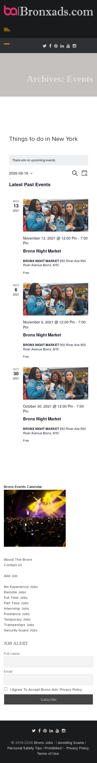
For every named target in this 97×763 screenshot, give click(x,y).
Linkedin (62, 46)
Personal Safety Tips (25, 748)
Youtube (68, 46)
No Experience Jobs (21, 587)
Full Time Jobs (16, 598)
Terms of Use (48, 753)
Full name (12, 654)
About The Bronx (18, 560)
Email (8, 671)
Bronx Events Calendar (23, 487)
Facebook (50, 46)
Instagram (74, 46)
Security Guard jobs (21, 630)
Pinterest (56, 46)
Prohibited (53, 748)
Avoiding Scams (71, 743)
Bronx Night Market (42, 251)
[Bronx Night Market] (55, 215)
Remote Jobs (15, 592)
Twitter (45, 46)
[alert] (48, 160)
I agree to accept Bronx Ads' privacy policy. (46, 690)
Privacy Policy (77, 748)
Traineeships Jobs (19, 625)
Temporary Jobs (17, 619)
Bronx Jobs (43, 743)
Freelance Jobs (17, 614)
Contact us (13, 565)
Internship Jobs (16, 608)
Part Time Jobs (16, 603)
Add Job (11, 576)
